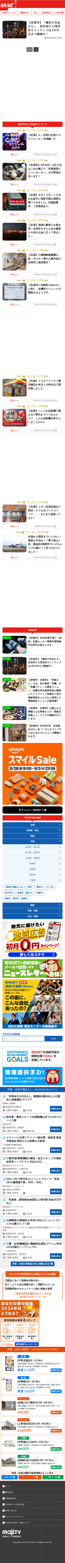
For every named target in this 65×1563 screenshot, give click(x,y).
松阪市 (40, 893)
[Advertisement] (32, 88)
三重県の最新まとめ (14, 887)
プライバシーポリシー (14, 1517)
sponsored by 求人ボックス (46, 1089)
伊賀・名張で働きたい (20, 1089)
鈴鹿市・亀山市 (25, 893)
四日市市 (9, 893)
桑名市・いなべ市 (45, 887)
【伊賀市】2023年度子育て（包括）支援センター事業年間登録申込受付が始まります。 (45, 641)
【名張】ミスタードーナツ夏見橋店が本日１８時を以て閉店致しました (44, 385)
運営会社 (9, 1492)
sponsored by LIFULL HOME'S (45, 1349)
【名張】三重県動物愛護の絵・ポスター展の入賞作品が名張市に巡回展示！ (44, 259)
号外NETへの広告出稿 (14, 1504)
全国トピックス (9, 13)
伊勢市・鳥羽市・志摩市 (16, 898)
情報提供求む (11, 1498)
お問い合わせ (11, 1510)
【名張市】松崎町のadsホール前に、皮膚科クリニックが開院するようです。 (44, 289)
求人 (36, 13)
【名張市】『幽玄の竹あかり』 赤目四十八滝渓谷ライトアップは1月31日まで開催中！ (46, 662)
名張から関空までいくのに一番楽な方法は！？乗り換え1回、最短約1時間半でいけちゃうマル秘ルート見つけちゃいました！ (45, 544)
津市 (30, 887)
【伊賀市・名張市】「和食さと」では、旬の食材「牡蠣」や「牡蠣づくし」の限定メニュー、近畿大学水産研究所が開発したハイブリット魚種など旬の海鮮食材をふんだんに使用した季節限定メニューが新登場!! (44, 690)
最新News (24, 13)
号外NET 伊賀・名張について (17, 1523)
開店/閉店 (46, 13)
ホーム (8, 1486)
